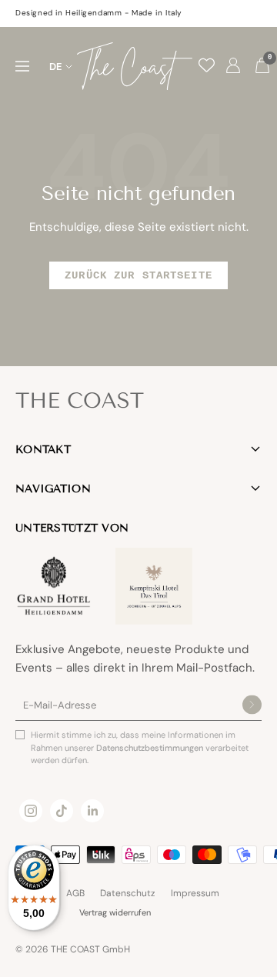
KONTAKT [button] (43, 449)
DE (55, 66)
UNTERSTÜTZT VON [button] (71, 528)
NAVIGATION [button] (53, 488)
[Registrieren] (252, 705)
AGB (75, 893)
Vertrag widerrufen (115, 912)
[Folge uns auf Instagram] (30, 810)
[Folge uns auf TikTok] (61, 810)
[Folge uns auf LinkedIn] (92, 810)
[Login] (233, 66)
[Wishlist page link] (207, 65)
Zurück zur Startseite (138, 275)
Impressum (195, 893)
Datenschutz (127, 893)
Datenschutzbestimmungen (150, 747)
